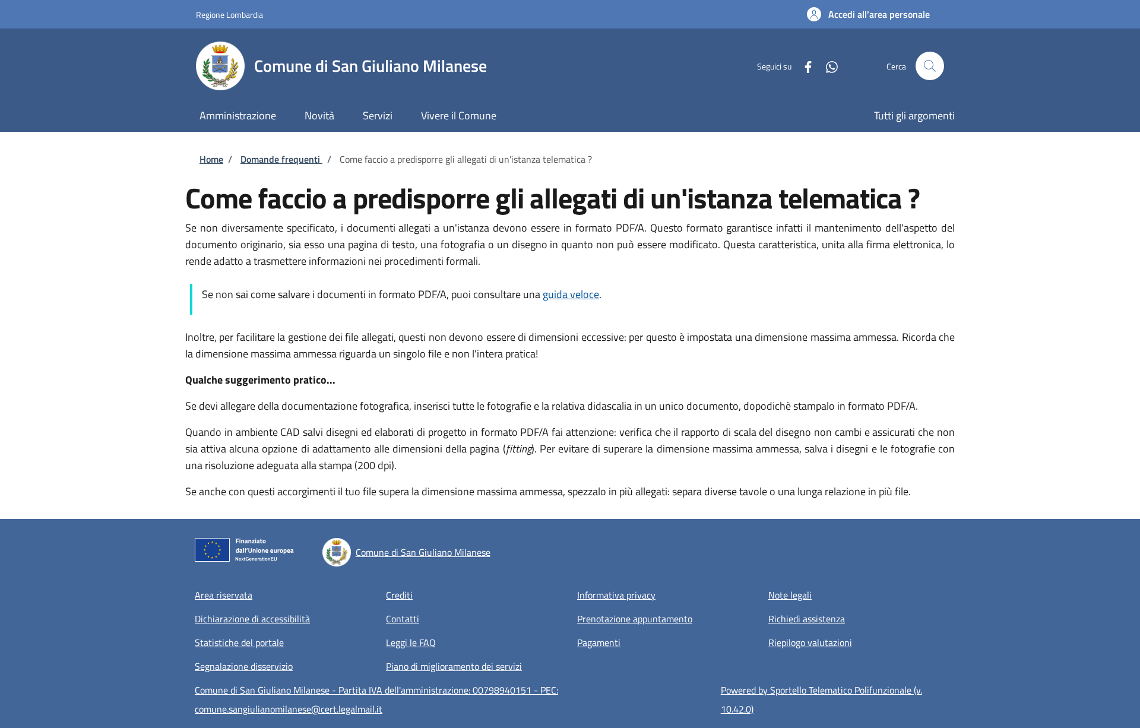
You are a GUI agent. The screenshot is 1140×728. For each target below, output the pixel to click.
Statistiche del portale (239, 642)
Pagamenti (598, 642)
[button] (868, 14)
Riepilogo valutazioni (810, 642)
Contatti (402, 619)
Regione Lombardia (229, 14)
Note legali (790, 595)
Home (211, 159)
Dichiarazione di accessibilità (252, 619)
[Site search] (930, 66)
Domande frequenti (281, 159)
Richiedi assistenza (806, 619)
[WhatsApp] (827, 66)
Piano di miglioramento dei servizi (454, 666)
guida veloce (571, 294)
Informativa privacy (616, 595)
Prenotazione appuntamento (634, 619)
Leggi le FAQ (411, 642)
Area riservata (223, 595)
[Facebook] (803, 66)
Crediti (399, 595)
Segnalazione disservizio (244, 666)
